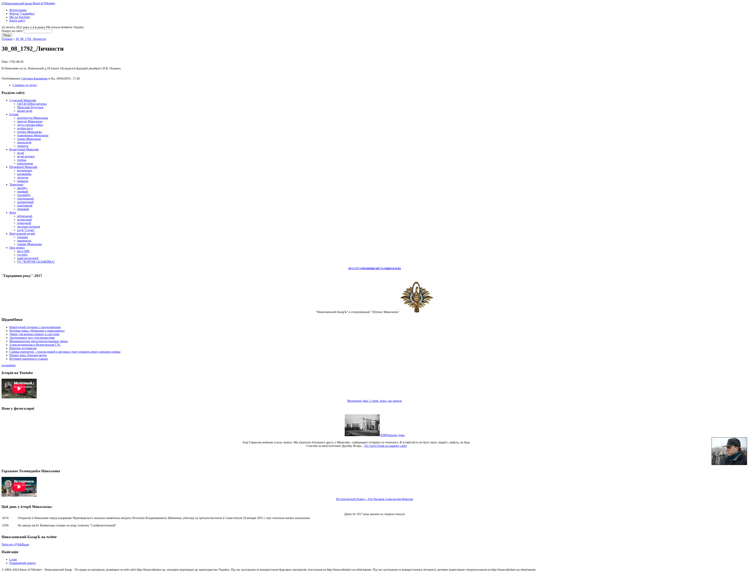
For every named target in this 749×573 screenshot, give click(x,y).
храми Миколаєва (29, 139)
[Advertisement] (47, 57)
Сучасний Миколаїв (22, 100)
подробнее (9, 365)
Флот (12, 212)
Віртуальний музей (22, 233)
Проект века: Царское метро (28, 355)
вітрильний (24, 216)
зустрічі (22, 254)
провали (22, 181)
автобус (22, 188)
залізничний (25, 202)
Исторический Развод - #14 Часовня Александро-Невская (374, 499)
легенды (22, 177)
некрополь (24, 240)
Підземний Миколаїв (23, 167)
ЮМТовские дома (392, 435)
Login (13, 559)
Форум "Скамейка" (22, 13)
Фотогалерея (17, 10)
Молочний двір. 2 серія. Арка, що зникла (374, 400)
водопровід (24, 170)
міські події (24, 110)
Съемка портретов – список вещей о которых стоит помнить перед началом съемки (65, 351)
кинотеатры (25, 163)
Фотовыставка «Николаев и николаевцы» (37, 330)
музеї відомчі (26, 156)
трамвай (22, 191)
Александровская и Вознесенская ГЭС (35, 344)
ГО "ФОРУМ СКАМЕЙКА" (36, 261)
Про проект (17, 247)
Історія (13, 114)
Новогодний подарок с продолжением (35, 327)
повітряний (24, 205)
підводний (24, 223)
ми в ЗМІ (23, 251)
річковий (23, 209)
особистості (25, 128)
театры (21, 160)
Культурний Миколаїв (24, 149)
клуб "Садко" (26, 230)
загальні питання (28, 226)
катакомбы (24, 174)
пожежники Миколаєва (32, 135)
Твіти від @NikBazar (15, 544)
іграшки (22, 237)
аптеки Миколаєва (29, 132)
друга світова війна (30, 124)
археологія (24, 142)
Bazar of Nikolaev (43, 3)
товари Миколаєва (29, 244)
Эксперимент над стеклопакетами (32, 337)
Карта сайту (17, 20)
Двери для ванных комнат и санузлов (34, 334)
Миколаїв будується (30, 107)
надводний (24, 219)
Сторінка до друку (24, 85)
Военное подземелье (23, 348)
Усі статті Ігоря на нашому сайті (385, 445)
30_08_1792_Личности (31, 39)
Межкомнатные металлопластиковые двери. (38, 341)
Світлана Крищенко (34, 78)
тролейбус (24, 195)
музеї (20, 153)
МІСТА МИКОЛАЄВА (388, 268)
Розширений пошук (22, 563)
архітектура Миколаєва (32, 117)
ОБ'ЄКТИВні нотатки (32, 103)
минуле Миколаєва (29, 121)
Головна (7, 39)
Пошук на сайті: (13, 31)
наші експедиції (27, 258)
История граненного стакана (28, 358)
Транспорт (16, 184)
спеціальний (25, 198)
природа (22, 146)
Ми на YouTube (19, 17)
